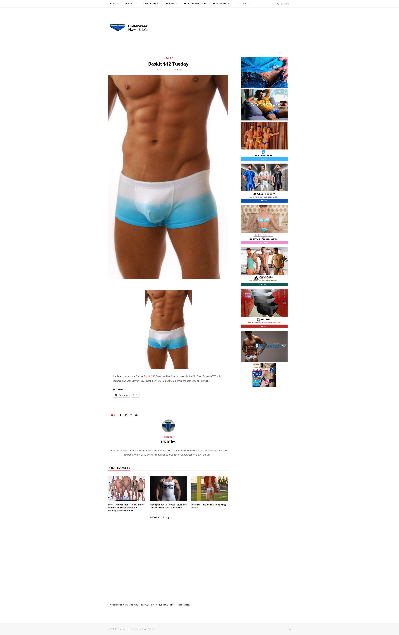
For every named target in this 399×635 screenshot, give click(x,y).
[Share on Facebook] (120, 415)
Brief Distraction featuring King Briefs (208, 506)
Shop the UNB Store (195, 3)
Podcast (169, 3)
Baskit (169, 58)
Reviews (129, 3)
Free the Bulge (221, 3)
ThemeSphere (148, 629)
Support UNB (150, 3)
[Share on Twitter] (125, 415)
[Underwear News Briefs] (131, 27)
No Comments (175, 69)
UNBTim (168, 441)
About (111, 3)
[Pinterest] (131, 415)
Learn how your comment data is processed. (168, 604)
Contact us (243, 3)
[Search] (278, 4)
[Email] (136, 415)
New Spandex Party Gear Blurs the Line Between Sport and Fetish (168, 506)
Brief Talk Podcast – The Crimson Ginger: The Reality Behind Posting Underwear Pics (126, 507)
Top (289, 629)
